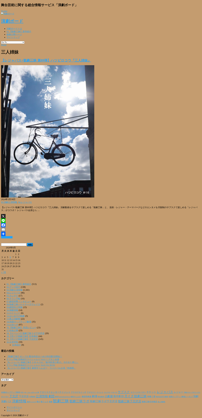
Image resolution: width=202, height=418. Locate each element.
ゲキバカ (114, 392)
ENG (22, 392)
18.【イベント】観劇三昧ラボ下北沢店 (26, 333)
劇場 (94, 396)
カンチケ (107, 392)
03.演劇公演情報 (9, 202)
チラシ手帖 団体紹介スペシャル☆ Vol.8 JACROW (31, 365)
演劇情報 (19, 401)
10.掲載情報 (12, 310)
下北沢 (13, 396)
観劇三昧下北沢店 (129, 401)
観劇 (50, 402)
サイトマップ (13, 37)
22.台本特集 (12, 342)
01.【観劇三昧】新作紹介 (19, 31)
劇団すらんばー (76, 396)
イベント (99, 392)
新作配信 (118, 396)
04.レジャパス (25, 202)
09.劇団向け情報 (15, 307)
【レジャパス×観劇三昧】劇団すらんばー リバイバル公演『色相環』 (41, 368)
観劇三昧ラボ (80, 401)
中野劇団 (32, 396)
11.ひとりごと (13, 313)
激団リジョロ (31, 402)
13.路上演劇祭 (13, 319)
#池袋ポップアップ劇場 (10, 392)
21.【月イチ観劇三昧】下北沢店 (22, 339)
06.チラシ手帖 (13, 298)
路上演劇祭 (161, 402)
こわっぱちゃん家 (33, 392)
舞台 (38, 402)
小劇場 (109, 396)
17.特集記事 (12, 330)
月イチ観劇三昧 (135, 396)
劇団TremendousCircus (62, 396)
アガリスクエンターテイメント (55, 392)
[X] (101, 216)
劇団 (52, 396)
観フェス (44, 401)
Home (3, 45)
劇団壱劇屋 (86, 397)
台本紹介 (16, 345)
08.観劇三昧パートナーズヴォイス (23, 304)
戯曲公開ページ (14, 34)
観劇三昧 (61, 401)
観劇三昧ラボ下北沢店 (104, 401)
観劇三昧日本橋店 (149, 402)
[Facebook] (101, 225)
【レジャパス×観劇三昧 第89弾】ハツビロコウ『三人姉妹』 (46, 60)
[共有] (101, 234)
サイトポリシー (14, 407)
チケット (151, 392)
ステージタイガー (138, 392)
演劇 (195, 396)
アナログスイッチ (78, 392)
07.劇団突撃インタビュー (19, 301)
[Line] (101, 220)
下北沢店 (24, 396)
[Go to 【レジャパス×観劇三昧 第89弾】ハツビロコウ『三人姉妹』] (47, 197)
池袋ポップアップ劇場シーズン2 (181, 397)
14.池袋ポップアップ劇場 (19, 322)
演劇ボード (12, 21)
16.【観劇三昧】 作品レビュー (21, 327)
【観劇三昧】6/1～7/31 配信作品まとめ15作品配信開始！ (34, 356)
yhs (25, 392)
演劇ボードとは (14, 28)
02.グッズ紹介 (13, 287)
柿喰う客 (151, 396)
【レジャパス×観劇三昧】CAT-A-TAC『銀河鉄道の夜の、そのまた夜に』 (43, 362)
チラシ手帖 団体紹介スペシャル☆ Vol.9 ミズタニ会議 (33, 359)
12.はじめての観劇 (16, 316)
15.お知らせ (12, 324)
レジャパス (165, 392)
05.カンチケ (12, 296)
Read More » (7, 237)
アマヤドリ (91, 392)
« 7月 (3, 272)
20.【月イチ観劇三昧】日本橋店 (22, 336)
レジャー (178, 392)
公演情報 (42, 396)
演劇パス (6, 401)
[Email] (101, 229)
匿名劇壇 (101, 396)
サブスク (124, 391)
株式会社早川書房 (162, 396)
